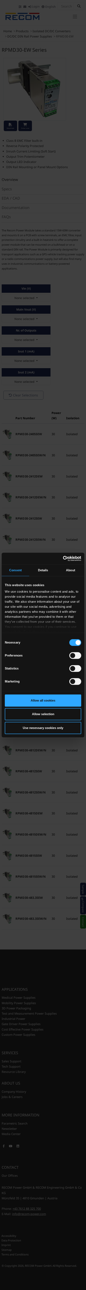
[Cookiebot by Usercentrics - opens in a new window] (63, 558)
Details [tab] (43, 570)
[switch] (75, 655)
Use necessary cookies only (43, 728)
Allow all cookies (43, 700)
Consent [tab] (15, 570)
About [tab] (70, 570)
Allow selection (43, 714)
